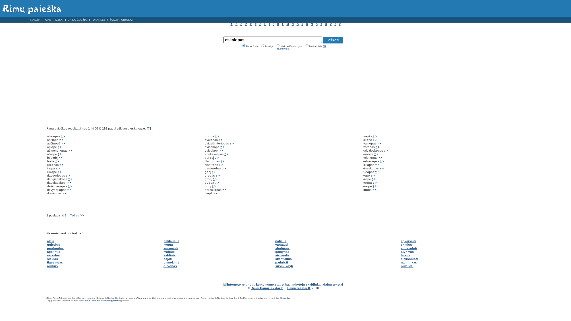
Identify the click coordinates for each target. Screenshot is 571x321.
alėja (50, 241)
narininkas (409, 262)
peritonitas (55, 248)
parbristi (281, 262)
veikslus (53, 255)
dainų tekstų (92, 300)
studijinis (282, 248)
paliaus (280, 241)
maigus (169, 251)
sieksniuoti (409, 259)
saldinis (169, 255)
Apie (48, 19)
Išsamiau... (286, 298)
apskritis (53, 251)
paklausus (171, 241)
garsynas (282, 251)
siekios (52, 259)
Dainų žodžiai (77, 19)
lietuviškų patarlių (111, 300)
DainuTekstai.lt (298, 288)
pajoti (167, 259)
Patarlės (99, 19)
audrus (52, 266)
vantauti (281, 244)
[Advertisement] (83, 88)
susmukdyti (284, 266)
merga (168, 244)
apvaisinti (408, 241)
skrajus (406, 244)
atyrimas (407, 251)
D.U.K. (59, 19)
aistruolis (282, 255)
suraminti (170, 248)
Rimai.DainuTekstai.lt (267, 288)
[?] (324, 46)
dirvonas (170, 266)
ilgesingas (55, 262)
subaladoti (409, 248)
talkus (405, 255)
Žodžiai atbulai (121, 19)
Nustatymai (283, 48)
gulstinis (53, 244)
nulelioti (407, 266)
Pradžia (35, 19)
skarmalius (283, 259)
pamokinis (171, 262)
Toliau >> (77, 215)
